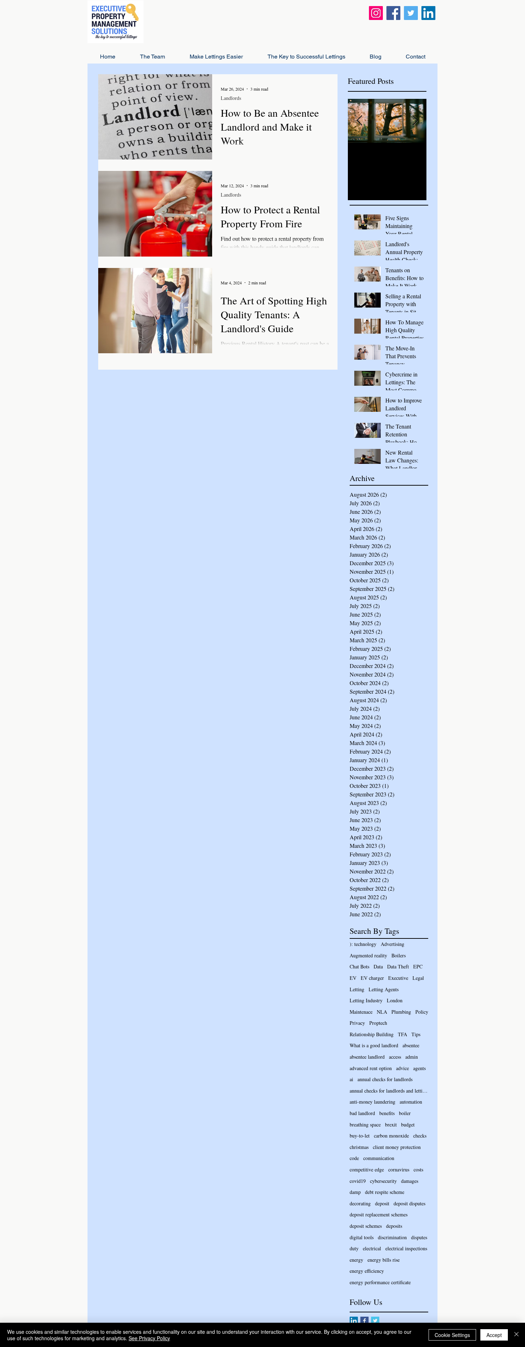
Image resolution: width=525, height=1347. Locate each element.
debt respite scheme (384, 1192)
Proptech (378, 1022)
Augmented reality (368, 955)
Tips (415, 1034)
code (354, 1158)
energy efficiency (367, 1270)
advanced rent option (371, 1068)
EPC (417, 966)
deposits (394, 1225)
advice (402, 1068)
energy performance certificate (380, 1282)
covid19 (358, 1181)
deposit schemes (366, 1225)
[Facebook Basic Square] (364, 1321)
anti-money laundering (372, 1101)
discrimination (392, 1237)
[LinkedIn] (428, 13)
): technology (363, 944)
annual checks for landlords (385, 1079)
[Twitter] (411, 13)
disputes (419, 1237)
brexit (391, 1124)
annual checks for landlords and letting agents (389, 1090)
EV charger (372, 977)
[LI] (354, 1321)
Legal (418, 977)
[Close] (516, 1334)
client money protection (397, 1147)
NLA (382, 1011)
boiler (405, 1113)
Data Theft (398, 966)
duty (354, 1248)
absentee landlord (367, 1056)
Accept (494, 1334)
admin (411, 1056)
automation (411, 1101)
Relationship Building (372, 1034)
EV (353, 977)
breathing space (365, 1124)
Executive (398, 977)
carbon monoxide (391, 1135)
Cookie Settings (452, 1334)
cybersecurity (383, 1181)
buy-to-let (360, 1135)
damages (409, 1181)
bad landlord (362, 1113)
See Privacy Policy (149, 1338)
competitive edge (367, 1169)
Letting (357, 989)
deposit (382, 1203)
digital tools (362, 1237)
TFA (402, 1034)
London (394, 1000)
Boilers (398, 955)
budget (408, 1124)
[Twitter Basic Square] (375, 1321)
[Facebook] (393, 13)
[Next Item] (415, 120)
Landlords (231, 98)
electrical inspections (406, 1248)
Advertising (392, 944)
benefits (387, 1113)
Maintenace (361, 1011)
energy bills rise (384, 1259)
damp (355, 1192)
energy (356, 1259)
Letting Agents (384, 989)
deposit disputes (409, 1203)
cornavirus (398, 1169)
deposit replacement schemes (379, 1214)
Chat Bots (359, 966)
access (395, 1056)
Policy (421, 1011)
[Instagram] (376, 13)
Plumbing (401, 1011)
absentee (410, 1045)
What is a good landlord (374, 1045)
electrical (372, 1248)
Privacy (357, 1022)
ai (351, 1079)
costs (418, 1169)
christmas (359, 1147)
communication (378, 1158)
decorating (360, 1203)
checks (419, 1135)
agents (419, 1068)
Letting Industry (366, 1000)
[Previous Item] (359, 120)
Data (378, 966)
